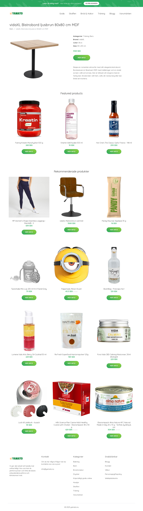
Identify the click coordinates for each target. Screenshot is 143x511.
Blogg (112, 13)
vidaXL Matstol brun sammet (71, 221)
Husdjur (76, 482)
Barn (75, 466)
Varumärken (125, 13)
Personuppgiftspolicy (113, 474)
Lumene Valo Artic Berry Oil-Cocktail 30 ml (29, 354)
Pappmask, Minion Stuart (71, 289)
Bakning (76, 462)
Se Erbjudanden (91, 3)
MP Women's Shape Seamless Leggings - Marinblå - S (29, 222)
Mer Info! (82, 58)
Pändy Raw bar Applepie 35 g (114, 221)
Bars (92, 36)
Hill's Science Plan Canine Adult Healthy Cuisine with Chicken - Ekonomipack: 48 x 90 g (71, 424)
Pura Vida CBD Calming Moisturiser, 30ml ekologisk (114, 355)
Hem (11, 29)
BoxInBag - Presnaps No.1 (114, 289)
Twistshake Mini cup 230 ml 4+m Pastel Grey (29, 289)
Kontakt (108, 466)
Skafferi (72, 13)
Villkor (107, 470)
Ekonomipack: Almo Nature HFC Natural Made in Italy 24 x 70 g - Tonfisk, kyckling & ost (114, 424)
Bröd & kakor (87, 13)
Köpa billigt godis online (82, 478)
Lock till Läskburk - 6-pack (29, 422)
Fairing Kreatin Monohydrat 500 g (29, 143)
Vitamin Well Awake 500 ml (72, 143)
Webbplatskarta (111, 478)
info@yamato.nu (47, 469)
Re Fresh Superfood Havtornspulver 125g (71, 354)
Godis (62, 13)
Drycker (76, 474)
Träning (101, 13)
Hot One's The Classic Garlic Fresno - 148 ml (114, 143)
